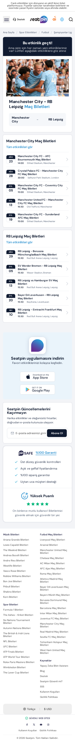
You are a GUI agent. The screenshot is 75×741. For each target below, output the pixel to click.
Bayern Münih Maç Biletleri (55, 595)
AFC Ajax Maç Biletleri (52, 568)
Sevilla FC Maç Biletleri (53, 637)
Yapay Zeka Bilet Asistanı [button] (54, 665)
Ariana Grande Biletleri (16, 539)
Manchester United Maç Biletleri (53, 552)
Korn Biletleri (10, 597)
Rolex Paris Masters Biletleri (18, 662)
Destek (44, 676)
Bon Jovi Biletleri (12, 581)
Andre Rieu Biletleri (14, 560)
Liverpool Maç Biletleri (52, 539)
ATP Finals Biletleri (13, 651)
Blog (42, 671)
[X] (34, 724)
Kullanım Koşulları (50, 691)
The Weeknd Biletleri (14, 550)
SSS (42, 686)
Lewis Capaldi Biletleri (15, 545)
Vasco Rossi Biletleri (14, 571)
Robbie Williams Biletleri (17, 576)
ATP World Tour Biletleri (16, 657)
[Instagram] (48, 725)
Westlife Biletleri (12, 565)
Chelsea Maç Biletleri (52, 558)
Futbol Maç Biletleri (51, 534)
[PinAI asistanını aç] (54, 19)
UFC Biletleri (10, 646)
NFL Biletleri (10, 641)
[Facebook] (27, 725)
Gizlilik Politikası (49, 697)
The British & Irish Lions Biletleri (16, 635)
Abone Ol (57, 433)
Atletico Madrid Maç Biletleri (51, 580)
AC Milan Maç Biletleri (52, 563)
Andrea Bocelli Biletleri (16, 555)
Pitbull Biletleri (11, 586)
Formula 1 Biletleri (13, 609)
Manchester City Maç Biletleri (52, 625)
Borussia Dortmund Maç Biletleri (53, 602)
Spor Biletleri (10, 604)
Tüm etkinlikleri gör (19, 147)
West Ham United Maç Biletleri (52, 652)
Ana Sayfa (8, 32)
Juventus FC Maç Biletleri (54, 618)
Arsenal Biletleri (49, 545)
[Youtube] (41, 725)
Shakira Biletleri (12, 591)
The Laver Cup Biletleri (16, 672)
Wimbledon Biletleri (14, 667)
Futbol (45, 32)
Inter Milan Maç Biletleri (53, 613)
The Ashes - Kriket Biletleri (18, 615)
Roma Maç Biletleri (50, 573)
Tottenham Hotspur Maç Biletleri (54, 644)
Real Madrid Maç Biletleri (54, 631)
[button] (62, 19)
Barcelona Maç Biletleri (53, 608)
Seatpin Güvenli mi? (51, 681)
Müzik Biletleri (11, 534)
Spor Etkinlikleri (28, 32)
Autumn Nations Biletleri (17, 628)
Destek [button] (21, 19)
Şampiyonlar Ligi (63, 32)
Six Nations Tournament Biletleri (16, 622)
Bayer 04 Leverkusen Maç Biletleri (54, 588)
